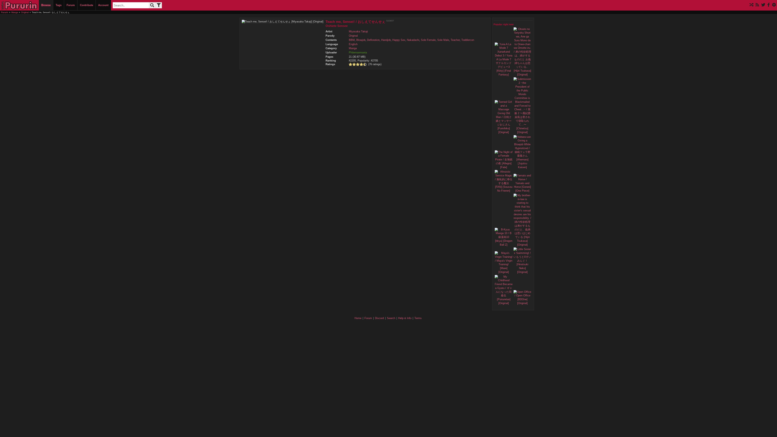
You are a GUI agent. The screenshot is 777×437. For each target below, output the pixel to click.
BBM (352, 40)
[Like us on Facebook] (768, 5)
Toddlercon (467, 40)
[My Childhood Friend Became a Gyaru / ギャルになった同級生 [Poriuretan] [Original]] (504, 303)
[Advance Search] (158, 5)
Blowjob (360, 40)
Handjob (386, 40)
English (353, 44)
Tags (59, 5)
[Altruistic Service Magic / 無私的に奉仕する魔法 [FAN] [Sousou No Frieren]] (504, 190)
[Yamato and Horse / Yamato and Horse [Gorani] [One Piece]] (523, 190)
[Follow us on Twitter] (763, 5)
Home (358, 318)
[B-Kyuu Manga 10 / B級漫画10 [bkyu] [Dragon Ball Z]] (504, 244)
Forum (71, 5)
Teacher (455, 40)
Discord (379, 318)
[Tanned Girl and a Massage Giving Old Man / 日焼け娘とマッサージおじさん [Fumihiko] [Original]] (504, 132)
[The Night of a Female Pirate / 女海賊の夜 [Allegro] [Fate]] (504, 167)
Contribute (86, 5)
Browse (46, 5)
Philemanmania (358, 52)
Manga (353, 48)
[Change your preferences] (774, 5)
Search (391, 318)
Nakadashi (413, 40)
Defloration (373, 40)
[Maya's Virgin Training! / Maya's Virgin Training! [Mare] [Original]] (504, 272)
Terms (418, 318)
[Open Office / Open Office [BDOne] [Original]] (523, 303)
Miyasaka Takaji (358, 31)
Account (103, 5)
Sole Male (443, 40)
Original (353, 35)
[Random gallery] (751, 5)
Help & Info (404, 318)
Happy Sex (398, 40)
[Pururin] (19, 5)
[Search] (152, 5)
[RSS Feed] (757, 5)
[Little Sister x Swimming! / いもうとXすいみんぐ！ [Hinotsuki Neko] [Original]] (523, 272)
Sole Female (428, 40)
